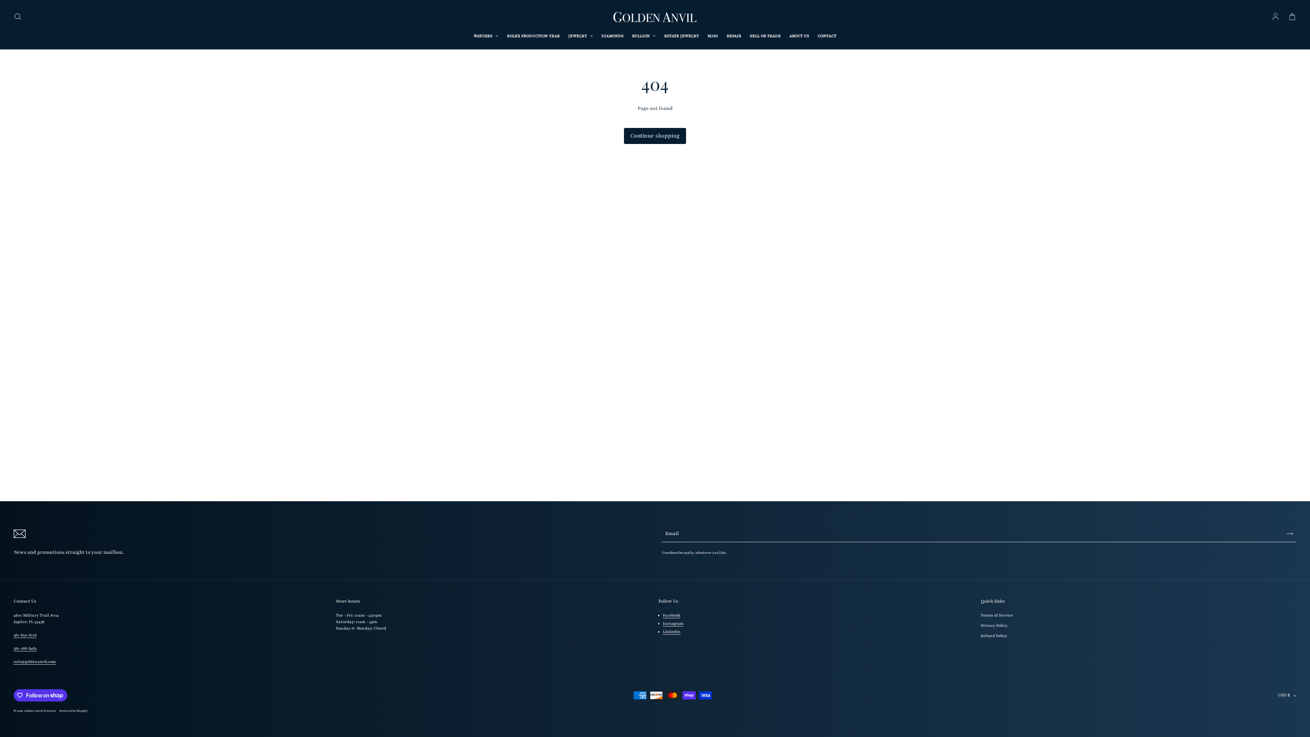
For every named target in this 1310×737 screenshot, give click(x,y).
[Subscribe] (1290, 533)
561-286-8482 (25, 648)
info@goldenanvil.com (35, 661)
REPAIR (734, 36)
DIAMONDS (612, 36)
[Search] (18, 17)
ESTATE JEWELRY (681, 36)
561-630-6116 (25, 635)
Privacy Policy (994, 625)
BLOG (713, 36)
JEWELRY (578, 36)
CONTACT (827, 36)
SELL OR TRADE (765, 36)
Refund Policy (994, 635)
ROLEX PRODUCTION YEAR (533, 36)
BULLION (641, 36)
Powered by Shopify (73, 711)
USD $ (1284, 695)
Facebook (671, 615)
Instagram (673, 623)
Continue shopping (655, 136)
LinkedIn (672, 631)
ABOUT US (799, 36)
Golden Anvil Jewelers (40, 711)
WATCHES (484, 36)
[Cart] (1292, 17)
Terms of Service (997, 615)
